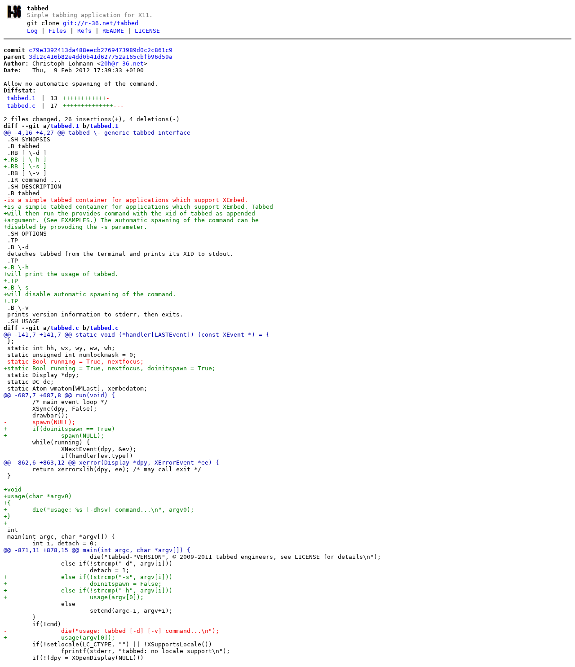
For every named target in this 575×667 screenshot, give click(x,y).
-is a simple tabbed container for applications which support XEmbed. (126, 200)
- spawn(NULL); (39, 422)
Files (57, 30)
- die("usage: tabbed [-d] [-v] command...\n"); (111, 631)
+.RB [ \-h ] (25, 159)
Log (32, 30)
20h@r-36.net (122, 63)
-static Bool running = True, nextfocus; (74, 361)
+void (13, 489)
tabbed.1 (21, 98)
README (113, 30)
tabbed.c (21, 105)
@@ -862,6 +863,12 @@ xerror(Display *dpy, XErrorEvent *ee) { (111, 462)
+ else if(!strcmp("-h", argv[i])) (88, 590)
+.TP (11, 280)
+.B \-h (16, 267)
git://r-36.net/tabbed (100, 23)
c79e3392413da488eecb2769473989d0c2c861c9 (100, 50)
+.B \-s (16, 287)
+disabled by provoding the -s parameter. (77, 227)
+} (7, 516)
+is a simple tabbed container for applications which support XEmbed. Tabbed (138, 206)
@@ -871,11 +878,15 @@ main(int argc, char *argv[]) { (97, 550)
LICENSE (147, 30)
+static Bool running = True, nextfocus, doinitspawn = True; (110, 368)
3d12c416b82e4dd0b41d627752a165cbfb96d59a (100, 56)
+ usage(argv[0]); (74, 597)
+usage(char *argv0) (38, 496)
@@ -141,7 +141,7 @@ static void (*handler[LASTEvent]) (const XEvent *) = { (137, 334)
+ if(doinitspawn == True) (59, 429)
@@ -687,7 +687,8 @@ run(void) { (59, 395)
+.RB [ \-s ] (25, 166)
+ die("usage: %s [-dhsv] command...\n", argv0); (99, 509)
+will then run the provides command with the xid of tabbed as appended (129, 213)
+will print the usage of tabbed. (61, 274)
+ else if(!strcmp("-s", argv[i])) (88, 577)
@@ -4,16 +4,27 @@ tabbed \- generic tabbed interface (97, 132)
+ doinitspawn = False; (83, 583)
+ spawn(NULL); (54, 435)
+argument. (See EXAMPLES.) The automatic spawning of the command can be (131, 220)
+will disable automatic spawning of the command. (90, 294)
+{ (7, 503)
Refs (84, 30)
